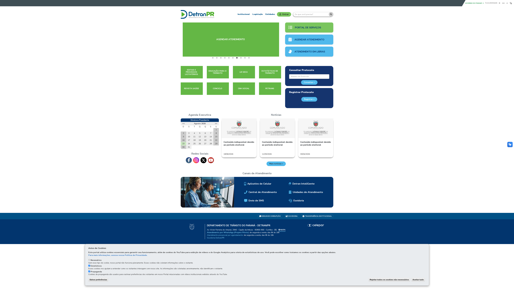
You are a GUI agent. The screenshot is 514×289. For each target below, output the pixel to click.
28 (211, 143)
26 (200, 143)
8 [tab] (241, 58)
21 (211, 140)
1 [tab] (212, 58)
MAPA (283, 230)
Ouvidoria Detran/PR (215, 238)
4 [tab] (225, 58)
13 (205, 136)
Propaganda (96, 271)
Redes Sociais (199, 153)
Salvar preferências (98, 280)
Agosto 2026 (200, 123)
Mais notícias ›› (276, 163)
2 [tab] (217, 58)
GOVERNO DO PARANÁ (473, 3)
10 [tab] (249, 58)
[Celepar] (315, 225)
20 (205, 140)
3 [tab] (221, 58)
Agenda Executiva (199, 114)
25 (194, 143)
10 (189, 136)
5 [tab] (229, 58)
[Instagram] (196, 160)
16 (183, 140)
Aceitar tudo (418, 280)
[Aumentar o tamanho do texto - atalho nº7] (503, 3)
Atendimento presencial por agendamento (225, 235)
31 (189, 147)
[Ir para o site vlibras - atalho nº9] (510, 3)
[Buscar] (331, 14)
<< (183, 123)
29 (216, 143)
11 (194, 136)
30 (183, 147)
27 (205, 143)
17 (189, 140)
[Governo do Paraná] (192, 226)
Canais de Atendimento (257, 173)
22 (216, 140)
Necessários (96, 260)
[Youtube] (211, 160)
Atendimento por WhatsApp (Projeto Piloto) (228, 232)
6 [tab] (233, 58)
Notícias (276, 114)
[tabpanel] (231, 39)
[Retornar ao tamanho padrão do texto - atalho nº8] (507, 3)
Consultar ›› (309, 82)
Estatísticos (96, 266)
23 (183, 143)
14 (211, 136)
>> (216, 123)
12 (200, 136)
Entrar (285, 14)
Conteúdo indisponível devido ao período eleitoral (239, 143)
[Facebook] (189, 160)
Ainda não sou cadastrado (309, 105)
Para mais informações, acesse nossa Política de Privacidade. (117, 255)
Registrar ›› (309, 99)
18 (194, 140)
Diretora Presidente (200, 120)
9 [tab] (245, 58)
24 (189, 143)
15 (216, 136)
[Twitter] (204, 160)
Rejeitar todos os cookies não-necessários (389, 280)
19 (200, 140)
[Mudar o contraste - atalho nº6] (499, 3)
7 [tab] (237, 58)
